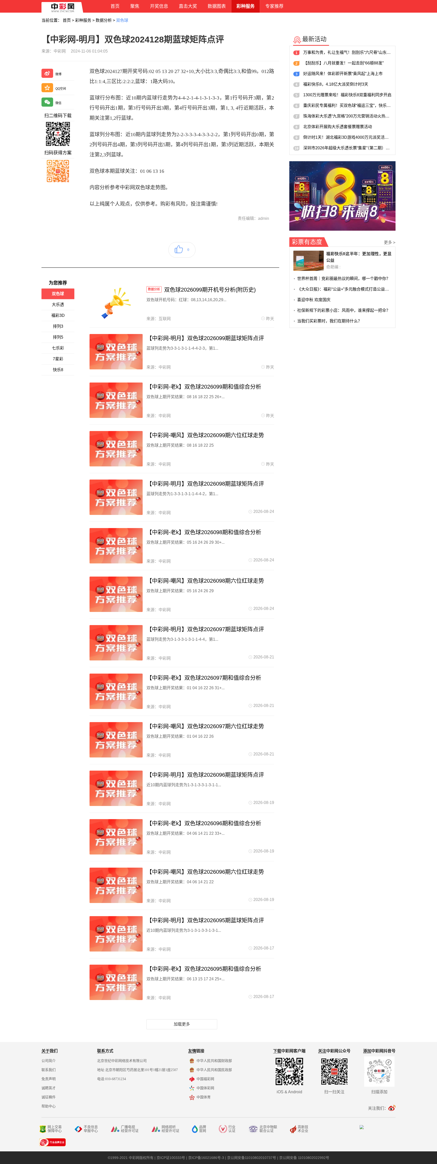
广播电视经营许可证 (130, 1129)
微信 (58, 103)
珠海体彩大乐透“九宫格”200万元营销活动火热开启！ (347, 116)
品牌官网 (202, 1129)
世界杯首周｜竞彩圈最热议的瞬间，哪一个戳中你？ (343, 278)
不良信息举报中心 (91, 1129)
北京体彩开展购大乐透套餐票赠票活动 (337, 127)
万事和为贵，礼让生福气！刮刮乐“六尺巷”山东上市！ (347, 52)
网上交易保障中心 (55, 1129)
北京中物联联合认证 (268, 1129)
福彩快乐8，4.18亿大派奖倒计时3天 (335, 84)
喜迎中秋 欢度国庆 (314, 300)
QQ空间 (60, 88)
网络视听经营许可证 (170, 1129)
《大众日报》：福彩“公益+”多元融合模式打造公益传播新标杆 (344, 289)
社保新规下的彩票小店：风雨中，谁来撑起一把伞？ (343, 310)
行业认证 (231, 1129)
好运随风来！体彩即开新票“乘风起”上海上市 (343, 74)
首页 (67, 20)
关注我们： (378, 1108)
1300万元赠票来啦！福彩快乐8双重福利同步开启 (347, 95)
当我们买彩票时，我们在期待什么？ (329, 321)
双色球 (122, 20)
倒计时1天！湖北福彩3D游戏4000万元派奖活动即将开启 (347, 137)
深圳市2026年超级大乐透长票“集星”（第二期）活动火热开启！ (347, 148)
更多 (390, 242)
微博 (58, 74)
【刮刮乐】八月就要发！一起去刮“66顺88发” (343, 63)
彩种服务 (83, 20)
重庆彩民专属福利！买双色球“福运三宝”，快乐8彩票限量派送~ (347, 105)
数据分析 (104, 20)
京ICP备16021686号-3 (206, 1158)
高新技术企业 (303, 1129)
